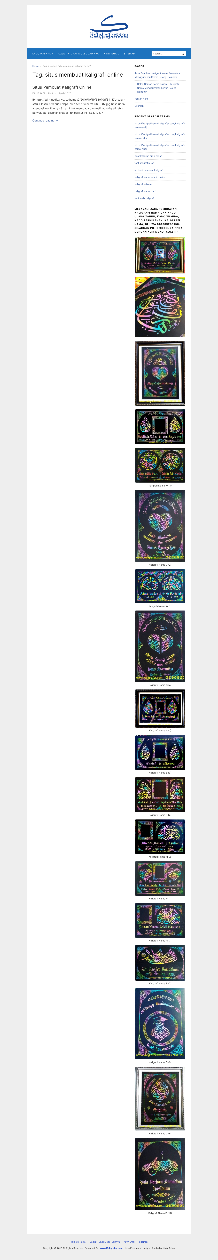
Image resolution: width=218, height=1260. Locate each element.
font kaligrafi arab (144, 162)
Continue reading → (45, 120)
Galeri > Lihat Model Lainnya (78, 53)
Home (35, 66)
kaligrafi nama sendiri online (150, 177)
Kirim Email (111, 53)
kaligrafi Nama (42, 93)
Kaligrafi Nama (42, 53)
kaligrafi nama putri (145, 191)
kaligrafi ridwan (143, 184)
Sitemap (129, 53)
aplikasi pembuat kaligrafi (149, 170)
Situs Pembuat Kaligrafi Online (61, 87)
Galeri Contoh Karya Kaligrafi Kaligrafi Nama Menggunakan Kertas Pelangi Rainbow (158, 88)
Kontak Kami (141, 98)
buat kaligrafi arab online (148, 156)
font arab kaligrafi (144, 198)
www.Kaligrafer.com (111, 1248)
